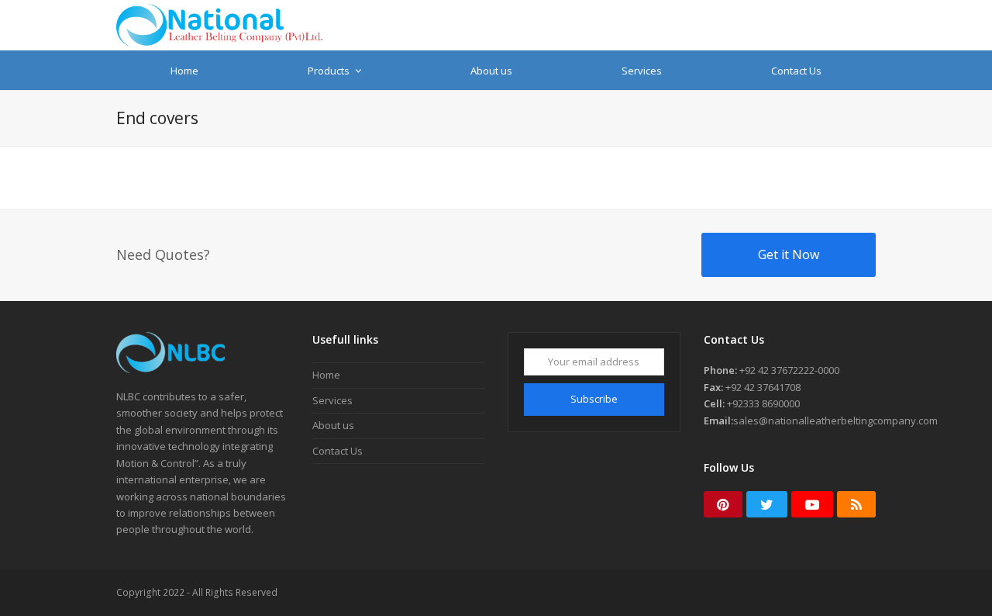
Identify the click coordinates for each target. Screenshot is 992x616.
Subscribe (594, 399)
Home (326, 375)
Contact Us (337, 451)
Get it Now (788, 254)
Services (332, 400)
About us (333, 425)
